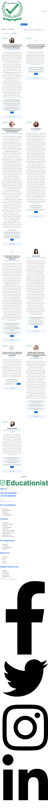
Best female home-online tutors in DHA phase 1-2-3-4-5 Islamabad (12, 236)
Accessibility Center (6, 576)
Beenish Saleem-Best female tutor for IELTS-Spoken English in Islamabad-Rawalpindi (36, 46)
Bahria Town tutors (12, 230)
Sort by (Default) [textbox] (38, 29)
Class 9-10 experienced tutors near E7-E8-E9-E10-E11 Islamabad (12, 282)
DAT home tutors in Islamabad (9, 66)
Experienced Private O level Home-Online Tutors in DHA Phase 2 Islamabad (12, 173)
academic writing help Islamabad (35, 69)
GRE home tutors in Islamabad (14, 75)
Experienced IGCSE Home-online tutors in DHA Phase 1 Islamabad (36, 169)
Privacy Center (5, 573)
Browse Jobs (5, 509)
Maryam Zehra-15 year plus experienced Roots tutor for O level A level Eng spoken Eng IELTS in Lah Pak (36, 355)
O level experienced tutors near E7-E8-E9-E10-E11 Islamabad (12, 308)
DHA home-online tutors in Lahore (33, 372)
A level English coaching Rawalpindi (36, 67)
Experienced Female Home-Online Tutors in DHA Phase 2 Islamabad (36, 164)
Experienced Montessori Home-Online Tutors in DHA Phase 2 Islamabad (12, 184)
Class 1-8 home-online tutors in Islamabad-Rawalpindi (12, 324)
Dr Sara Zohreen (36, 129)
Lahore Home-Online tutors (36, 384)
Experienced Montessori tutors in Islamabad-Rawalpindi (36, 323)
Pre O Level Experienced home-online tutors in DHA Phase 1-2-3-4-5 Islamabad (12, 193)
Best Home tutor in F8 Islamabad (33, 276)
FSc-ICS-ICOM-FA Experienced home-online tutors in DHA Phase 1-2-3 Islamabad (12, 202)
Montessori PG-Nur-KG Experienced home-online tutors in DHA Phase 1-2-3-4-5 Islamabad (12, 199)
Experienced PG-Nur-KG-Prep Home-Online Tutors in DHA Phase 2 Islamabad (11, 179)
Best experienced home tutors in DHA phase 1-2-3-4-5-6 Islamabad (12, 233)
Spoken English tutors (7, 535)
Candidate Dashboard (7, 515)
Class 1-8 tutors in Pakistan (8, 532)
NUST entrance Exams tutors (8, 536)
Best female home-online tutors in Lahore (36, 409)
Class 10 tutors (5, 529)
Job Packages (5, 546)
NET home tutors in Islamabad (8, 89)
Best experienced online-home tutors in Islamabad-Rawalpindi (12, 104)
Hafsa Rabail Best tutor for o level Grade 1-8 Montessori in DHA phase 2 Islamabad (12, 130)
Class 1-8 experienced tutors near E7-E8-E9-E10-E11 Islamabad (36, 277)
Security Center (5, 575)
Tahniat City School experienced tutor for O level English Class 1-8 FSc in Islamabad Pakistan (12, 46)
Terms (3, 561)
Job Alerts (4, 512)
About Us (4, 558)
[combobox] (39, 30)
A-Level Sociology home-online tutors (35, 209)
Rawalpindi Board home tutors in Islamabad (11, 159)
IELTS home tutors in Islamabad (38, 58)
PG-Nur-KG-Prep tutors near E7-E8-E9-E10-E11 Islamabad (35, 300)
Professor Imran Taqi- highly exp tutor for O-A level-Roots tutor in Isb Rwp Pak (12, 354)
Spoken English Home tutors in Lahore (34, 396)
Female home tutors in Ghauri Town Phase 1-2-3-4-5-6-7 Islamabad (12, 293)
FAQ (3, 559)
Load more (24, 476)
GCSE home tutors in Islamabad (35, 378)
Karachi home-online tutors (14, 83)
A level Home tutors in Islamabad (11, 52)
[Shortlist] (21, 38)
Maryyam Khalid (12, 428)
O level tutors (5, 522)
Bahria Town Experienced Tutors (9, 57)
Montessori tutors (6, 533)
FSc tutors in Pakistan (7, 527)
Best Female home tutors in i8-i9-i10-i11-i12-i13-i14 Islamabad (12, 63)
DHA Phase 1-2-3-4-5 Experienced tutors (12, 373)
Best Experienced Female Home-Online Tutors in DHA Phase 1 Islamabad (36, 142)
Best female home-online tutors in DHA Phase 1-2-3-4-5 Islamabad (11, 213)
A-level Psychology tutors (36, 207)
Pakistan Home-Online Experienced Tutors (35, 63)
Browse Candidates (6, 510)
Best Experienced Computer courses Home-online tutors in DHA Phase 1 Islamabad (36, 139)
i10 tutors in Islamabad (16, 448)
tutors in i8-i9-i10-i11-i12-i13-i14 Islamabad (12, 439)
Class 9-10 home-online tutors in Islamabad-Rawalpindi (11, 333)
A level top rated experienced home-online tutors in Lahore (36, 402)
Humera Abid (36, 256)
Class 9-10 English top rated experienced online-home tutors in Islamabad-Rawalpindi (12, 109)
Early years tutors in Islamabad (36, 321)
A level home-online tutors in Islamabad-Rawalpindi (11, 458)
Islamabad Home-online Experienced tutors (35, 60)
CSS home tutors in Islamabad (14, 64)
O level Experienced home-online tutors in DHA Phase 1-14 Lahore (36, 386)
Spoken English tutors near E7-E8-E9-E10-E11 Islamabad (36, 305)
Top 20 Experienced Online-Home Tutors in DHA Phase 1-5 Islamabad (11, 156)
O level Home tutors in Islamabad (37, 389)
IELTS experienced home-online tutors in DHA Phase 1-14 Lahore (36, 380)
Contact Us (4, 556)
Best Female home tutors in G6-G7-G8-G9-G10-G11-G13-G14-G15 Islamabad (12, 268)
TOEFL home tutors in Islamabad (14, 97)
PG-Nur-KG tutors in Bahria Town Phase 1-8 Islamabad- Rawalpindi (12, 141)
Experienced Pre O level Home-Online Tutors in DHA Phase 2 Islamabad (12, 176)
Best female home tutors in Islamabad (11, 464)
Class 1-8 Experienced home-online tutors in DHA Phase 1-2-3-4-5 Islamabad (12, 210)
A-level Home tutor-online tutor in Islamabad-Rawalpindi (12, 462)
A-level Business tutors (10, 383)
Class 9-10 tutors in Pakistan (8, 530)
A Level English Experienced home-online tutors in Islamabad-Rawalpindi (11, 100)
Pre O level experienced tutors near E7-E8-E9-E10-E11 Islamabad (12, 313)
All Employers (5, 549)
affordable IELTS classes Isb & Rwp (35, 71)
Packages (4, 562)
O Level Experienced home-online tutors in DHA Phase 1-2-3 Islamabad (12, 196)
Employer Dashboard (7, 547)
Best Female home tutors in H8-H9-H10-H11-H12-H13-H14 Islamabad (35, 268)
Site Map (4, 570)
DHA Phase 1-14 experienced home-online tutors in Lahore (36, 373)
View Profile (12, 116)
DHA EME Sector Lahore (40, 370)
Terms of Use (5, 572)
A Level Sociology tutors (12, 379)
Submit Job (4, 544)
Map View (24, 24)
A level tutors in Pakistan (35, 205)
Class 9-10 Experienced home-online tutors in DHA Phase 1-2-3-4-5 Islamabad (12, 207)
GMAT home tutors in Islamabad (9, 165)
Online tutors (29, 196)
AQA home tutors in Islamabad (14, 55)
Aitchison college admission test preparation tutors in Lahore (36, 405)
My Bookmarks (5, 513)
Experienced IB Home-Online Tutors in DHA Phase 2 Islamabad (13, 189)
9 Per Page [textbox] (13, 33)
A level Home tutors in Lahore (38, 364)
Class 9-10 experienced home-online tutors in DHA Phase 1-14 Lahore (36, 369)
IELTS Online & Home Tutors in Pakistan (35, 61)
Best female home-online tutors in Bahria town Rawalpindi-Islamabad (12, 221)
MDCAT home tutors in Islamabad (14, 87)
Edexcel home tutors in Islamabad (14, 168)
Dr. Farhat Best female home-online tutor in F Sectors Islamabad (12, 257)
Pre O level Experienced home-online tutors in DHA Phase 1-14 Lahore (36, 392)
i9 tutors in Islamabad (15, 445)
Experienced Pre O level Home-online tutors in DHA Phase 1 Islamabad (36, 181)
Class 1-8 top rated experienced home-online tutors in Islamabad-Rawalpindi (12, 328)
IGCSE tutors (5, 525)
